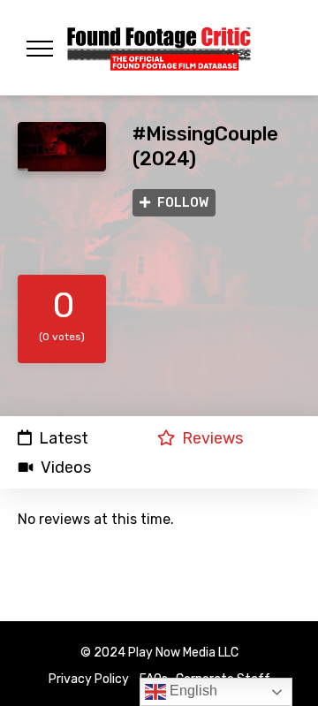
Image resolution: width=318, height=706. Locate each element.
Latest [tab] (63, 437)
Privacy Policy (89, 679)
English (191, 690)
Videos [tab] (66, 467)
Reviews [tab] (212, 437)
